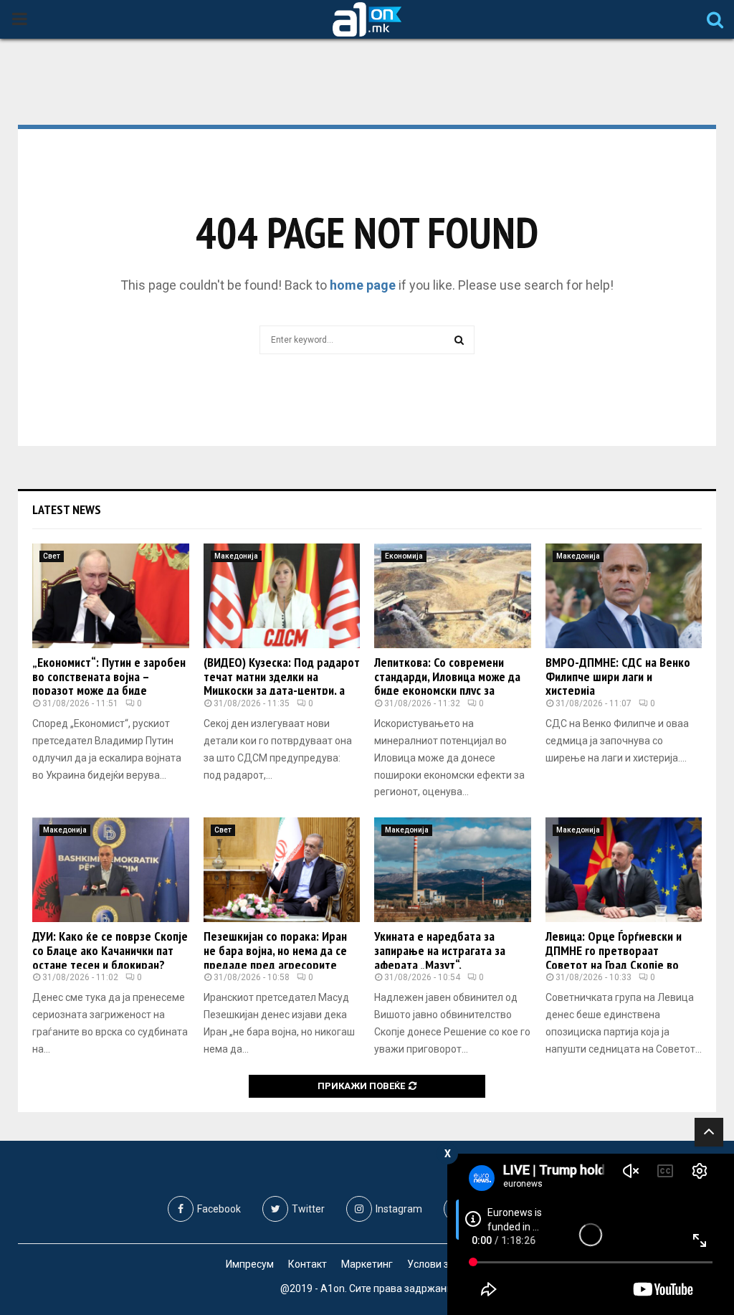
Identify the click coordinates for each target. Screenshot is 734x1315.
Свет (51, 556)
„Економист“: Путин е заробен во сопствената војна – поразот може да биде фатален (109, 683)
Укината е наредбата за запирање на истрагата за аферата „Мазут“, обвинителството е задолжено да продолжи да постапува (452, 964)
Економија (404, 556)
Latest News (66, 509)
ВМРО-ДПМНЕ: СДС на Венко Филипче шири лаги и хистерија (617, 676)
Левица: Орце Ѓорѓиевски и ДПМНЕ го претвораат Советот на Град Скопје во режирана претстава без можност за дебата (613, 964)
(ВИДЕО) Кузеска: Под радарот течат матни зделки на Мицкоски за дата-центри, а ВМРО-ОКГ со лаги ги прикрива (282, 683)
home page (363, 285)
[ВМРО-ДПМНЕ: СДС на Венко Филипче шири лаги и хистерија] (623, 595)
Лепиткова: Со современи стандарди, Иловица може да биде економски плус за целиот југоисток (447, 683)
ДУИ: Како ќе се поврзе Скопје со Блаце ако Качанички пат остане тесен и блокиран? (110, 950)
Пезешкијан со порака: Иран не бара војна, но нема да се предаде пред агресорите (275, 950)
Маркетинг (367, 1264)
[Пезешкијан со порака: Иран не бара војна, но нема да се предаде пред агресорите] (282, 869)
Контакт (307, 1264)
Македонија (236, 556)
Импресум (250, 1264)
